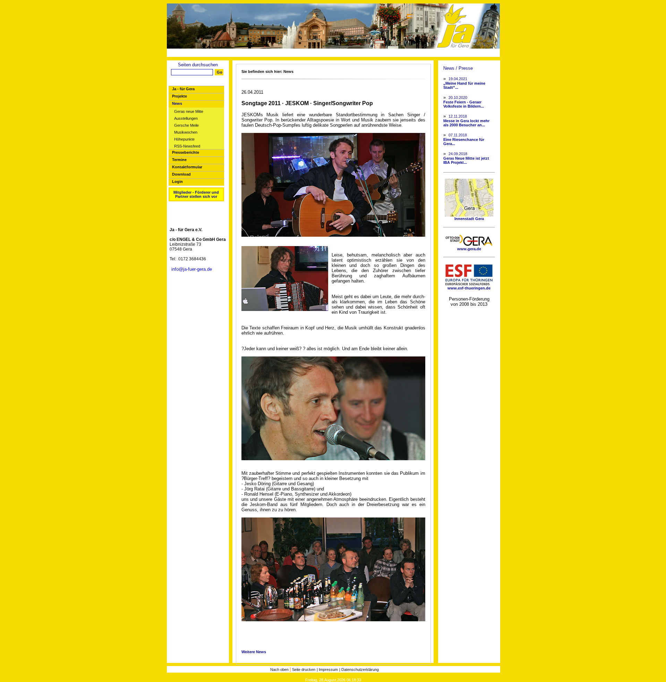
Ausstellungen (186, 118)
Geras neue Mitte (188, 111)
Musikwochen (185, 132)
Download (181, 174)
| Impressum (327, 669)
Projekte (179, 96)
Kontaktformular (187, 167)
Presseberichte (185, 152)
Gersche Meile (186, 125)
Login (177, 181)
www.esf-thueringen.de (468, 288)
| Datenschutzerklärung (359, 669)
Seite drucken (303, 669)
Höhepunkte (184, 139)
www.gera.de (469, 249)
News (177, 103)
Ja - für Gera (183, 89)
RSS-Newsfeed (187, 146)
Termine (179, 160)
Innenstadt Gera (469, 219)
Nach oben (280, 669)
